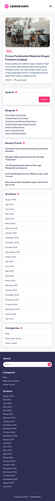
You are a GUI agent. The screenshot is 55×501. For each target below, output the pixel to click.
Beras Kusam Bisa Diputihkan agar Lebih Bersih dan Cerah (26, 183)
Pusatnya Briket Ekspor (15, 127)
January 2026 (11, 233)
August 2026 (10, 199)
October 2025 (11, 247)
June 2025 (9, 266)
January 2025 (11, 290)
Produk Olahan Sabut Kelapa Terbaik (20, 124)
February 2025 (11, 285)
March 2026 (10, 223)
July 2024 (9, 319)
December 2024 (12, 295)
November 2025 (12, 242)
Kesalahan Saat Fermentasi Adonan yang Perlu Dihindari (26, 150)
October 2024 (11, 304)
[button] (49, 364)
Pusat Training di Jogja (14, 130)
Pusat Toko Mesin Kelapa (15, 133)
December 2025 (12, 238)
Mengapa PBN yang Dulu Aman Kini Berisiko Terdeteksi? (24, 158)
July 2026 (9, 204)
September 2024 (12, 309)
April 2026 (9, 219)
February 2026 (11, 228)
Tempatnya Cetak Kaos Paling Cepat (21, 121)
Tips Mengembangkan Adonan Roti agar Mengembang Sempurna (23, 166)
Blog (9, 51)
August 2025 (10, 257)
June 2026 (9, 209)
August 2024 (10, 314)
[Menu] (50, 6)
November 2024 (12, 300)
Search (9, 92)
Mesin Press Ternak (13, 338)
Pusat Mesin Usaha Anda (15, 115)
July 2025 (9, 261)
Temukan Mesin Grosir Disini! (16, 118)
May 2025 (9, 271)
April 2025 (9, 276)
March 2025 (10, 280)
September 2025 (12, 252)
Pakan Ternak (11, 343)
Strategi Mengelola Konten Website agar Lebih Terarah (26, 175)
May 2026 (9, 214)
